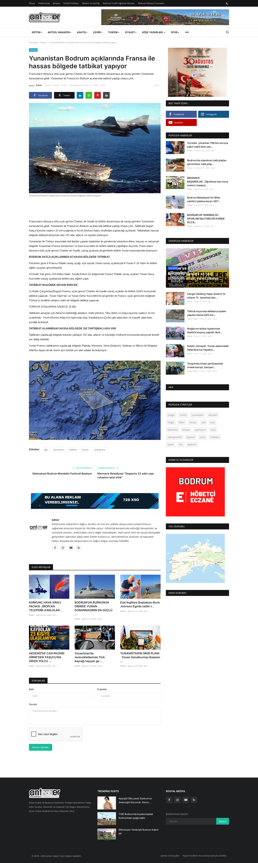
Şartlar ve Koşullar (170, 855)
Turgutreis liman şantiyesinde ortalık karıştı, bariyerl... (205, 365)
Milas (181, 422)
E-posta (102, 689)
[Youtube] (185, 799)
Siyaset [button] (130, 32)
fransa (85, 449)
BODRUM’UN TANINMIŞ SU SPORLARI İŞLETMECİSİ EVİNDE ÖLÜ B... (206, 218)
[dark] (227, 3)
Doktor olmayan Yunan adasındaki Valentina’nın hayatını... (208, 347)
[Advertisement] (95, 208)
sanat (203, 437)
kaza (212, 422)
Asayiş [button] (81, 32)
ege (46, 449)
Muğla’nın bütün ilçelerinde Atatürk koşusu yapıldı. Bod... (204, 330)
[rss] (194, 799)
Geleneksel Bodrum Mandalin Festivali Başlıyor (62, 473)
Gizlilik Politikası (71, 3)
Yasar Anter (192, 318)
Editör (39, 85)
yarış (213, 429)
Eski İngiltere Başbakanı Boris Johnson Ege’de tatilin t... (140, 604)
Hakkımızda (44, 3)
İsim (31, 689)
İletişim (56, 3)
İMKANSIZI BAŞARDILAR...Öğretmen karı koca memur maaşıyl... (207, 181)
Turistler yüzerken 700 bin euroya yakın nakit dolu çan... (207, 144)
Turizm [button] (113, 32)
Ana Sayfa (33, 42)
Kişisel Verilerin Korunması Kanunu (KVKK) (204, 855)
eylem (171, 444)
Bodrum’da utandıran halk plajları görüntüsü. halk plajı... (207, 162)
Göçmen (212, 415)
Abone (222, 821)
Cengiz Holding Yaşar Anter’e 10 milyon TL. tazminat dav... (206, 295)
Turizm (183, 415)
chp (181, 444)
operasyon (200, 429)
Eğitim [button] (36, 32)
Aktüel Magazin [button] (59, 32)
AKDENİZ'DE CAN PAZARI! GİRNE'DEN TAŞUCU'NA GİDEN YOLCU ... (46, 657)
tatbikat (73, 449)
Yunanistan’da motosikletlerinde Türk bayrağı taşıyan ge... (90, 657)
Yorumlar (38, 680)
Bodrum (192, 444)
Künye (32, 3)
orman (192, 422)
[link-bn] (165, 17)
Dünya (43, 42)
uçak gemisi (99, 449)
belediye (214, 437)
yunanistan (58, 449)
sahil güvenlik (175, 437)
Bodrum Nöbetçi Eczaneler (151, 3)
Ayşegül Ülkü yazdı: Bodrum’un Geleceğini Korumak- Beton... (135, 800)
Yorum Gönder (40, 747)
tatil (203, 422)
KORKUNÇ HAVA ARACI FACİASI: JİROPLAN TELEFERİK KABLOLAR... (45, 606)
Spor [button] (174, 32)
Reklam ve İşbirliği (91, 3)
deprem (191, 437)
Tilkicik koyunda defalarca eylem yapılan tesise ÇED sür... (206, 313)
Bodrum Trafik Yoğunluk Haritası (119, 3)
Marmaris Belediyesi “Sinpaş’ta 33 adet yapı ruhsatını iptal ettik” (125, 475)
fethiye (186, 429)
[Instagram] (177, 799)
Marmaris (173, 429)
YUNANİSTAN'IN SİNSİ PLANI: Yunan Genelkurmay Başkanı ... (140, 657)
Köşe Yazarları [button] (153, 32)
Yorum (33, 704)
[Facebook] (169, 799)
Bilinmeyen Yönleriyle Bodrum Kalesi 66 (138, 831)
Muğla (171, 422)
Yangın (171, 415)
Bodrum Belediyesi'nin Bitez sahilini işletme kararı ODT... (204, 199)
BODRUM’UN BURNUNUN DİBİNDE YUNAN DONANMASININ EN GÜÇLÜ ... (94, 608)
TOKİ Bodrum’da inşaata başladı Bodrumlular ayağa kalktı (136, 816)
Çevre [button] (97, 32)
